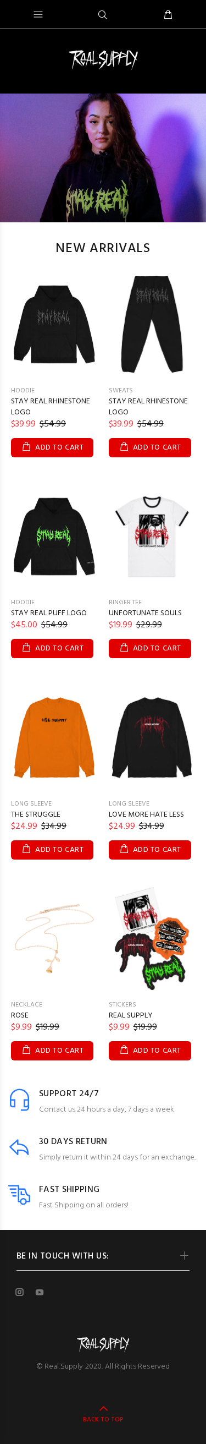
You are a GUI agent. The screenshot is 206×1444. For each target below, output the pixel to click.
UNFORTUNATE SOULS (145, 613)
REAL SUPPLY (131, 1015)
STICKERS (122, 1004)
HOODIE (23, 390)
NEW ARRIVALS (103, 249)
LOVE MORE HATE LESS (146, 814)
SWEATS (121, 390)
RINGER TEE (125, 602)
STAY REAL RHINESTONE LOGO (50, 407)
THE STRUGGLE (35, 814)
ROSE (20, 1015)
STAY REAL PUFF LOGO (49, 613)
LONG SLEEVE (31, 803)
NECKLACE (26, 1004)
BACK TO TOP (103, 1419)
